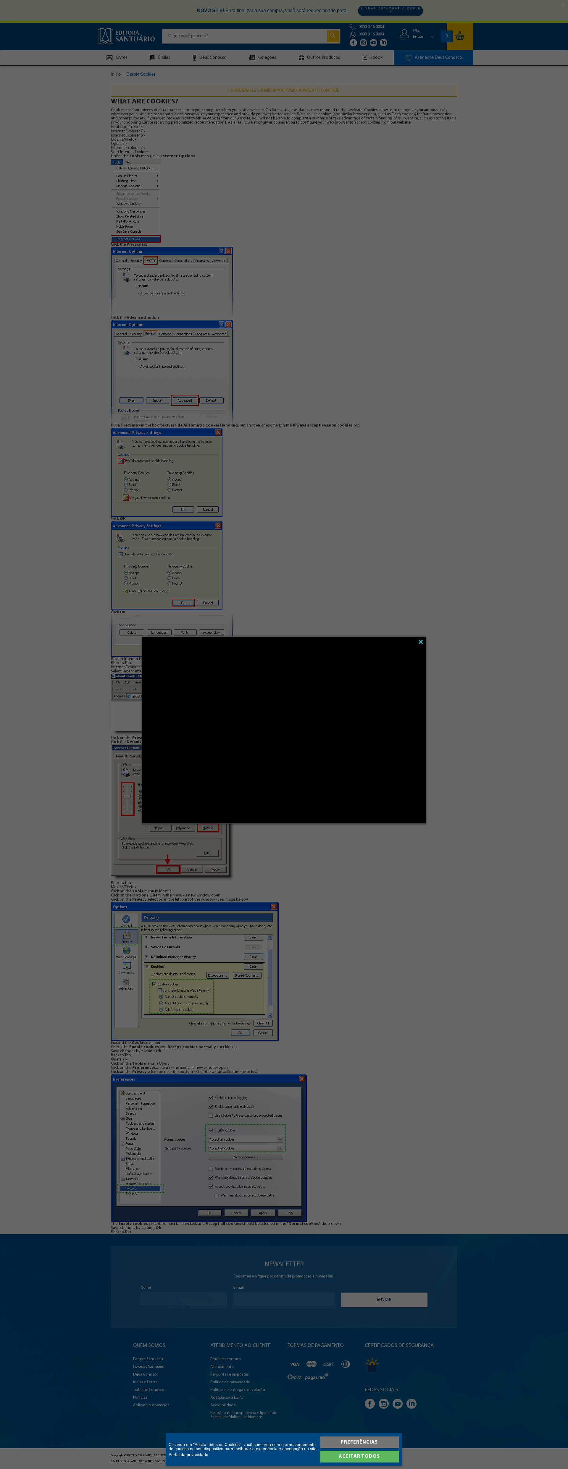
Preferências (359, 1442)
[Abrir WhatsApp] (553, 1454)
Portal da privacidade (188, 1454)
